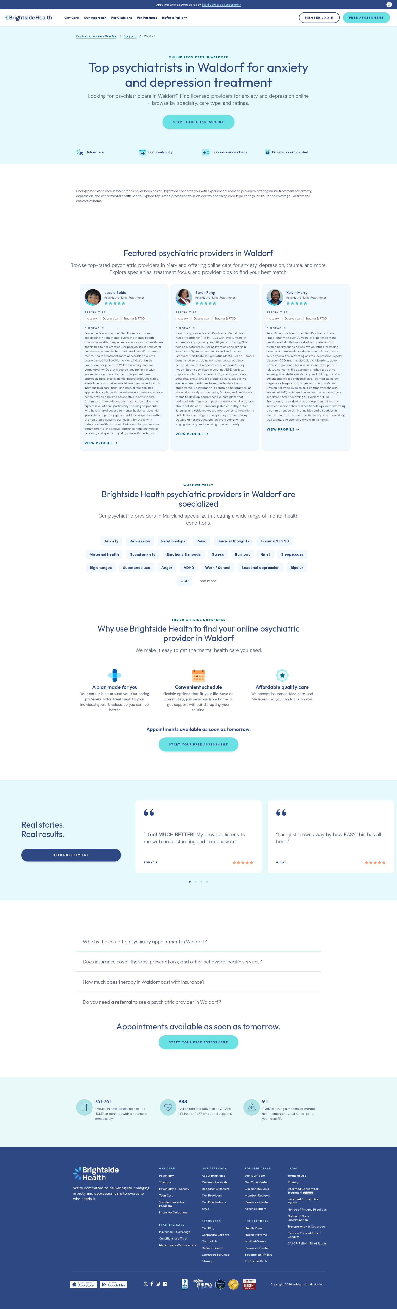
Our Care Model (256, 1182)
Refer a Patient (174, 18)
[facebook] (152, 1284)
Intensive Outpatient (173, 1212)
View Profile (99, 443)
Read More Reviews (71, 855)
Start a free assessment (198, 122)
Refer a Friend (212, 1248)
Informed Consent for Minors (303, 1201)
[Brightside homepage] (28, 17)
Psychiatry (166, 1175)
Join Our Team (255, 1175)
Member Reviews (257, 1195)
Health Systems (256, 1235)
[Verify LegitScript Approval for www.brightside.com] (220, 1284)
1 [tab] (190, 882)
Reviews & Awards (214, 1182)
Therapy (165, 1182)
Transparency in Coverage (306, 1226)
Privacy (293, 1182)
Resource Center (257, 1202)
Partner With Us (256, 1261)
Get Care (71, 18)
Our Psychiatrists (214, 1202)
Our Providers (212, 1195)
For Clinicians (121, 18)
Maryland (130, 36)
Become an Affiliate (259, 1254)
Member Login (319, 17)
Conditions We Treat (173, 1238)
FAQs (205, 1209)
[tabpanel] (124, 367)
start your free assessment (198, 744)
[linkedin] (165, 1284)
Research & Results (215, 1189)
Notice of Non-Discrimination (298, 1218)
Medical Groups (256, 1241)
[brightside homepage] (96, 1176)
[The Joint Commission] (232, 1284)
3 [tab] (201, 882)
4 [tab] (207, 882)
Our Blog (208, 1228)
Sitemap (207, 1261)
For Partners (147, 18)
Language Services (215, 1254)
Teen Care (166, 1195)
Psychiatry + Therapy (174, 1189)
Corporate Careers (215, 1235)
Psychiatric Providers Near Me (96, 36)
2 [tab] (195, 882)
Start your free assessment (221, 4)
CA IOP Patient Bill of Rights (307, 1243)
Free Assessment (366, 17)
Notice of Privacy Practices (307, 1209)
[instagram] (158, 1284)
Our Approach (95, 18)
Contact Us (209, 1241)
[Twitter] (145, 1284)
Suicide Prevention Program (172, 1204)
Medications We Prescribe (178, 1245)
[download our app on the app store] (85, 1284)
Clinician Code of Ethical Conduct (304, 1235)
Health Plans (253, 1228)
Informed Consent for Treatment (303, 1190)
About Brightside (213, 1175)
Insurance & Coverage (175, 1232)
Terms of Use (297, 1175)
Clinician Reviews (257, 1189)
